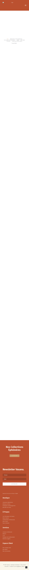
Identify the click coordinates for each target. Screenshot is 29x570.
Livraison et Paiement (7, 532)
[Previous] (3, 433)
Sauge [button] (18, 40)
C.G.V (4, 535)
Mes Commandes (6, 551)
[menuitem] (7, 38)
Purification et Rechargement (9, 505)
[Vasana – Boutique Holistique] (12, 5)
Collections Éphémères (8, 502)
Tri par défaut (14, 43)
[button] (25, 5)
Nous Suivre (5, 521)
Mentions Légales (6, 538)
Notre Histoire (6, 518)
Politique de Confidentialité (9, 537)
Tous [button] (7, 38)
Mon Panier (5, 549)
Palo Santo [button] (23, 40)
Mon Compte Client (7, 547)
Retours (4, 533)
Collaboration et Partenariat (9, 519)
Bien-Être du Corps (7, 507)
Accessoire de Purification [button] (9, 40)
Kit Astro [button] (8, 41)
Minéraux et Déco (6, 504)
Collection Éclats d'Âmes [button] (17, 41)
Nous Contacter (6, 523)
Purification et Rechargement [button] (16, 38)
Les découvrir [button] (14, 455)
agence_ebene (21, 566)
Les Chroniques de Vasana (8, 516)
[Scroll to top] (26, 567)
